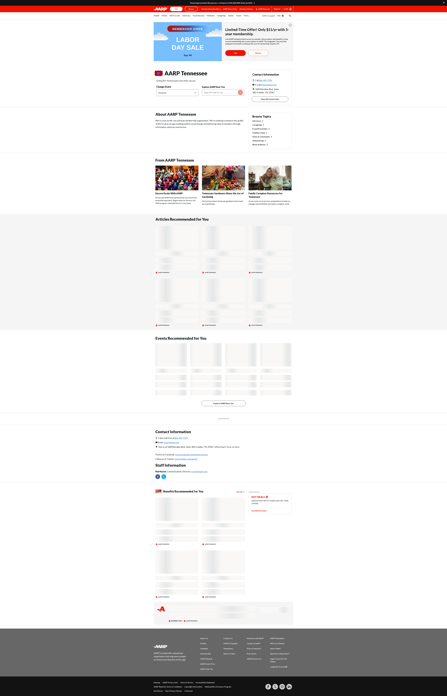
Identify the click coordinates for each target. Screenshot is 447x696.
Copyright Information (193, 687)
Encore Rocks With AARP (169, 193)
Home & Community (261, 137)
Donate (203, 643)
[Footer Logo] (170, 646)
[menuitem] (156, 16)
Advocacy (256, 121)
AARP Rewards (264, 9)
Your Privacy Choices (173, 691)
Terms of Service (186, 682)
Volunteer (204, 648)
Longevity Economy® (278, 667)
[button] (289, 15)
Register (277, 9)
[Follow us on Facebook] (157, 476)
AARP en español (268, 16)
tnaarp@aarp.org (269, 84)
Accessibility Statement (205, 682)
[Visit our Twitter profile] (163, 476)
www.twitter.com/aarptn (186, 459)
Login (286, 9)
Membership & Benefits (210, 9)
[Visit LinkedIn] (289, 686)
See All (239, 492)
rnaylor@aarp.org (199, 471)
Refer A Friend (229, 654)
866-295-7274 (265, 80)
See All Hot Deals (258, 511)
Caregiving (257, 125)
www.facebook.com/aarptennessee (191, 454)
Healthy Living (258, 133)
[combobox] (223, 92)
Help (279, 16)
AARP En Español (230, 643)
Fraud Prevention (260, 129)
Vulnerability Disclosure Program (218, 687)
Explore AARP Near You (213, 87)
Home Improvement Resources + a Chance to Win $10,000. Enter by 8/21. (221, 3)
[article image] (176, 189)
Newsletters (228, 648)
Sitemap (157, 682)
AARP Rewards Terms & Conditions (168, 687)
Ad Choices (158, 691)
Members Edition (246, 9)
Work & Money (259, 144)
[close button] (290, 25)
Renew (258, 53)
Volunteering (258, 141)
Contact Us (228, 638)
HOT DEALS (258, 497)
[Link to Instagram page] (282, 686)
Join (235, 53)
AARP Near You (206, 669)
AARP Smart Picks (230, 9)
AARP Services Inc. (254, 659)
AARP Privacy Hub (170, 682)
